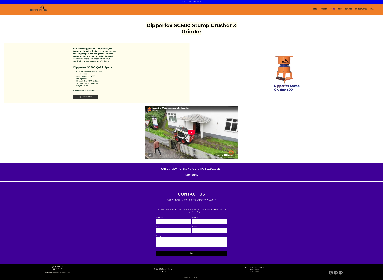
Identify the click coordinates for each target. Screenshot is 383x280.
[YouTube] (341, 273)
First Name (159, 217)
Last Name (195, 217)
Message (159, 235)
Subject (194, 226)
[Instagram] (331, 273)
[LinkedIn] (336, 273)
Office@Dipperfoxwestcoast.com (57, 273)
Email (157, 226)
